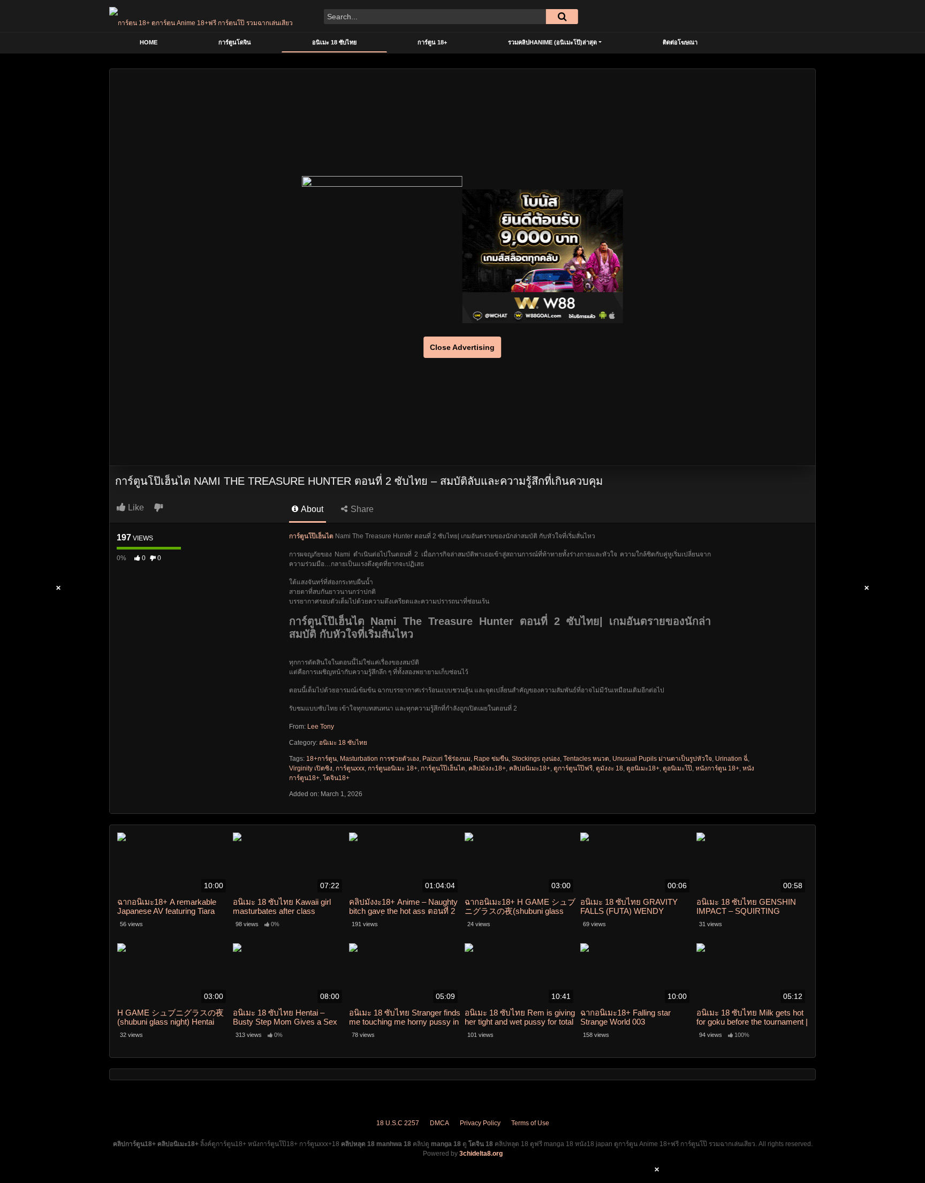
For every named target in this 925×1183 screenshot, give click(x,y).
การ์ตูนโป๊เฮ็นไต (443, 768)
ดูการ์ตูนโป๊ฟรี (573, 768)
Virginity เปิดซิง (310, 768)
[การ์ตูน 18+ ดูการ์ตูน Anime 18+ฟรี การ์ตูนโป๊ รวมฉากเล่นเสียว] (201, 16)
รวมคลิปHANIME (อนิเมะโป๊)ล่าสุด (552, 42)
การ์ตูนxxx (350, 768)
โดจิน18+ (336, 778)
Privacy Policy (480, 1123)
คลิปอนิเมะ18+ (529, 768)
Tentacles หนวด (586, 758)
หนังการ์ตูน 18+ (717, 768)
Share (361, 509)
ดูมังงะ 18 (609, 768)
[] (562, 16)
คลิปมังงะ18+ (487, 768)
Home (148, 42)
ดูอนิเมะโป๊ (677, 768)
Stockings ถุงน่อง (536, 758)
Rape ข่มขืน (491, 758)
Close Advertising (462, 347)
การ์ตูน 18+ (432, 42)
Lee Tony (320, 726)
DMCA (439, 1123)
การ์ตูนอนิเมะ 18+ (393, 768)
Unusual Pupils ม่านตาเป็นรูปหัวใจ (662, 758)
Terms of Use (530, 1123)
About (311, 509)
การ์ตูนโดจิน (234, 42)
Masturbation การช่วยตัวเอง (379, 758)
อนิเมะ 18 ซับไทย (334, 42)
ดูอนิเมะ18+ (642, 768)
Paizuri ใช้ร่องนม (446, 758)
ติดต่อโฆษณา (680, 42)
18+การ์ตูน (321, 758)
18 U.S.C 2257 (397, 1123)
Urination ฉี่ (731, 758)
